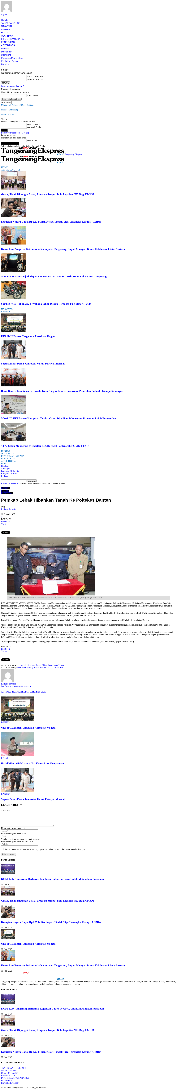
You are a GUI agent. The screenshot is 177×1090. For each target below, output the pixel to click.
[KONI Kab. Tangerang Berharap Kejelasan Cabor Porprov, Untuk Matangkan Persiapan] (8, 873)
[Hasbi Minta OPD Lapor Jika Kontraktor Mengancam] (17, 755)
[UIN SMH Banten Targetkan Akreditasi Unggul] (13, 331)
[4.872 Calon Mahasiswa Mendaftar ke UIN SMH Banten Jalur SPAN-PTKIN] (13, 440)
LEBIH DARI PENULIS (34, 692)
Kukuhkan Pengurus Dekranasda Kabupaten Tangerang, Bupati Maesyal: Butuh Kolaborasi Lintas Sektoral (63, 249)
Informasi (5, 48)
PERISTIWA (7, 493)
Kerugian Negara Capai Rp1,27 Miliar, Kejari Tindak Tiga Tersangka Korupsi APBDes (51, 221)
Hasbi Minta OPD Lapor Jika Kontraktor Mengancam (32, 763)
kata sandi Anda (35, 79)
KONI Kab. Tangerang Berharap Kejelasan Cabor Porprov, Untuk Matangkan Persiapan (52, 879)
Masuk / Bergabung (9, 110)
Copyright (6, 54)
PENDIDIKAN (8, 42)
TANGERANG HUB (10, 23)
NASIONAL (6, 26)
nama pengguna (35, 76)
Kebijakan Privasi (9, 61)
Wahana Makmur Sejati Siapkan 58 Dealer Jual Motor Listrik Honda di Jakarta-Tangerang (54, 276)
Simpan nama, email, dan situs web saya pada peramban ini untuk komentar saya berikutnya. (44, 849)
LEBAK (5, 491)
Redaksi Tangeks (8, 509)
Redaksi (5, 64)
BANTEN (5, 29)
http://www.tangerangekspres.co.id (16, 686)
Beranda (4, 483)
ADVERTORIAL (9, 45)
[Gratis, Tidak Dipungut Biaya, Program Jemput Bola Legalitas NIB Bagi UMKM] (13, 189)
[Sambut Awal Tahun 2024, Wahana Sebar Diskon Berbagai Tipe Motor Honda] (13, 298)
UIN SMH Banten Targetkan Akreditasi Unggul (28, 336)
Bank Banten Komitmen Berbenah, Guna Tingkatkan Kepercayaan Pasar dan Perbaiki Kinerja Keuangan (62, 391)
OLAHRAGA (7, 35)
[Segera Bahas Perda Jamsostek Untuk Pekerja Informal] (13, 358)
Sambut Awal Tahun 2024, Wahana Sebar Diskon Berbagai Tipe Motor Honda (46, 303)
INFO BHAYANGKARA (12, 38)
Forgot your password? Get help (15, 133)
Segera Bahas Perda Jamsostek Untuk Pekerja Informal (33, 363)
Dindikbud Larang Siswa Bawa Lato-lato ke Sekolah (40, 667)
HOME (4, 19)
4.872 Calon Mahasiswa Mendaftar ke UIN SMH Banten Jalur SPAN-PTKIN (45, 445)
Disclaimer (6, 51)
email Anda (32, 95)
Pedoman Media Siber (12, 58)
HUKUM (5, 32)
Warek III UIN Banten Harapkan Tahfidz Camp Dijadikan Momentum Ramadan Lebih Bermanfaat (58, 418)
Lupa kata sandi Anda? (12, 86)
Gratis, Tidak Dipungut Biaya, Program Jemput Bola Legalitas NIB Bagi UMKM (47, 194)
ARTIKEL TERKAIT (11, 692)
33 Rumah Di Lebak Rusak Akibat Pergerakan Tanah (40, 665)
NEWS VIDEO (8, 114)
